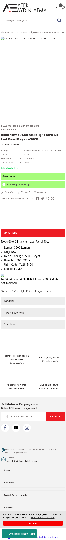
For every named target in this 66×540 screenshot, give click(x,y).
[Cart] (63, 8)
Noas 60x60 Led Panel (52, 150)
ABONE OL (55, 416)
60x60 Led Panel (32, 150)
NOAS (26, 154)
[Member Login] (56, 7)
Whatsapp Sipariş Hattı (22, 533)
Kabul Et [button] (33, 523)
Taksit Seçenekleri (14, 312)
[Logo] (27, 7)
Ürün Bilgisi (10, 233)
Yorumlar (9, 301)
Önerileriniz (10, 324)
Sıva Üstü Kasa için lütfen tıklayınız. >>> (26, 291)
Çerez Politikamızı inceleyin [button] (42, 517)
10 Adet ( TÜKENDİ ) (18, 184)
